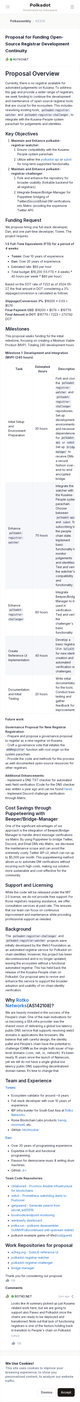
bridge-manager (22, 1268)
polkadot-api (50, 159)
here (67, 789)
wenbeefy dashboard (26, 1220)
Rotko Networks (17, 1002)
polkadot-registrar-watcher (30, 1257)
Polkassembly (20, 21)
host (59, 1235)
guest (67, 1235)
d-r (24, 1170)
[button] (72, 6)
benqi (62, 1120)
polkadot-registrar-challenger (32, 1262)
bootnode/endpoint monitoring (33, 1215)
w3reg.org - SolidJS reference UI (34, 1252)
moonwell (18, 1124)
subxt (67, 159)
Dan (8, 1137)
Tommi (10, 1087)
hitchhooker (30, 1130)
